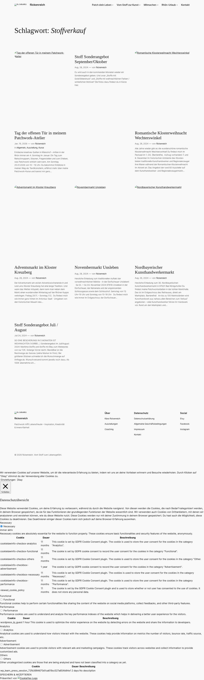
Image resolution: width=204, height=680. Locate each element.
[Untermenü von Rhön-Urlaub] (177, 5)
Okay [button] (19, 479)
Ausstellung (32, 147)
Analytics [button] (5, 626)
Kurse (41, 147)
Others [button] (3, 655)
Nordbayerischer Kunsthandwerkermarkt (154, 270)
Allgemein (21, 147)
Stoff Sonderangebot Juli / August (36, 327)
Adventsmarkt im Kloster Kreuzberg (35, 270)
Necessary (9, 526)
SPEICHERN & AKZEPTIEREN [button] (16, 674)
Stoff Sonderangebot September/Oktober (92, 59)
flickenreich (37, 4)
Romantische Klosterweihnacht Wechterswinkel (161, 135)
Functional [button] (5, 596)
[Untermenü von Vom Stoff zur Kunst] (139, 5)
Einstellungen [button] (8, 479)
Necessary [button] (6, 522)
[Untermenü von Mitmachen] (157, 5)
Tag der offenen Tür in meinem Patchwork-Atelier (40, 135)
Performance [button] (7, 607)
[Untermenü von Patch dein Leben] (112, 5)
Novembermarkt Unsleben (97, 267)
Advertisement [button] (8, 640)
